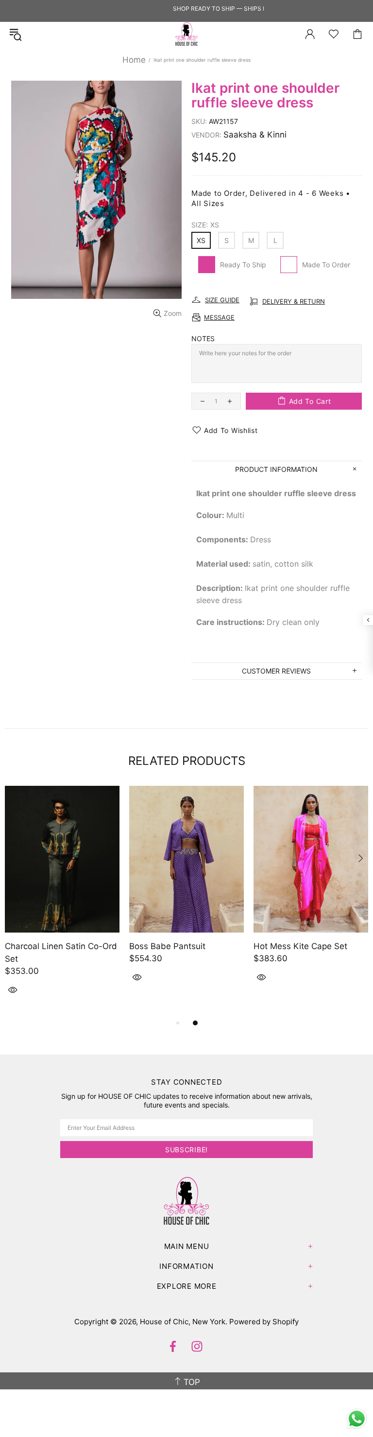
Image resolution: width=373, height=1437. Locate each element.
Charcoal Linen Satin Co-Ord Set (61, 952)
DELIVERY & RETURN (293, 301)
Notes (203, 338)
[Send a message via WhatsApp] (356, 1418)
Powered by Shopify (264, 1321)
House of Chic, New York (186, 34)
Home (134, 60)
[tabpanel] (62, 901)
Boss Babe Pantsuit (167, 946)
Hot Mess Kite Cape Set (300, 946)
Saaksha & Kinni (255, 134)
